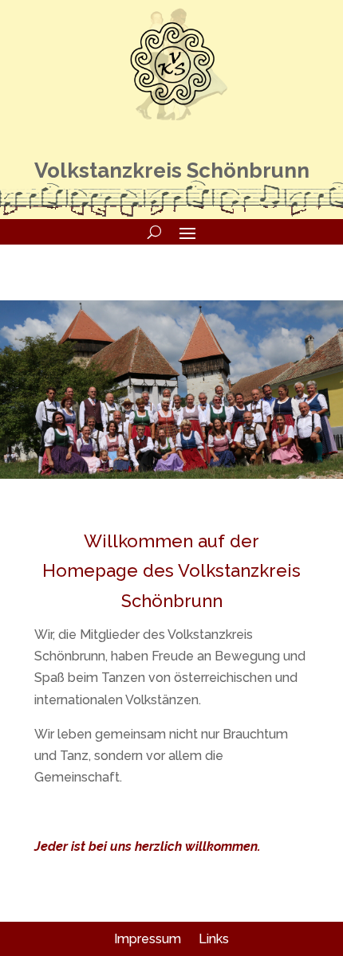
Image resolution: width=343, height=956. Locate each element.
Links (214, 938)
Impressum (147, 938)
